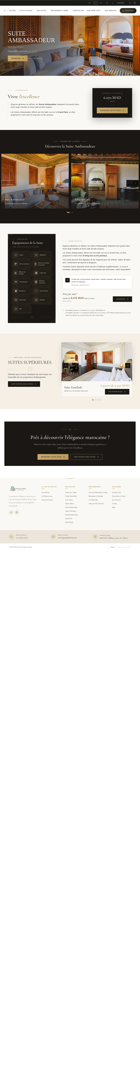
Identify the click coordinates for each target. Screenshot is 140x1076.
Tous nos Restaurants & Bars (98, 492)
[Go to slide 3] (72, 212)
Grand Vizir (68, 518)
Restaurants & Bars (59, 10)
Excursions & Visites (118, 496)
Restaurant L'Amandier (96, 496)
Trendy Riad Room (71, 496)
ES (101, 3)
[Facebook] (130, 3)
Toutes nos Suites (71, 492)
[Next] (127, 365)
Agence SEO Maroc (119, 547)
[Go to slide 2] (70, 212)
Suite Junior (69, 500)
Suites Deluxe (69, 503)
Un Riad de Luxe (47, 496)
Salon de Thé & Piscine (96, 503)
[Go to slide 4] (100, 399)
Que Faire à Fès (93, 10)
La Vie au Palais (25, 10)
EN (89, 3)
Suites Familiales (70, 511)
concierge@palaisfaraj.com (67, 537)
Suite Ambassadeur (71, 507)
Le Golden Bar (93, 500)
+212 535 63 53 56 (22, 537)
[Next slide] (135, 183)
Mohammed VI (36, 547)
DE (107, 3)
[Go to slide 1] (68, 212)
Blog (113, 507)
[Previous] (65, 365)
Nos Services (110, 10)
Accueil (12, 10)
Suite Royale (69, 522)
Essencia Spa (78, 10)
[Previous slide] (4, 183)
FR (95, 3)
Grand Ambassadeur (71, 515)
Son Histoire (46, 492)
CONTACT (121, 3)
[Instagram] (134, 3)
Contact (114, 503)
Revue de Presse (47, 500)
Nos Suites (41, 10)
